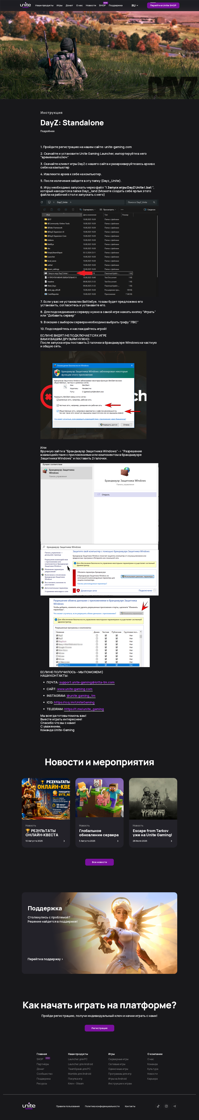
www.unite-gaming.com (74, 689)
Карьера (152, 1078)
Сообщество (45, 1073)
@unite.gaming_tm (81, 695)
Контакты (130, 1106)
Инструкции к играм (120, 1083)
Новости (91, 5)
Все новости (99, 862)
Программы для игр (120, 1073)
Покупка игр (75, 1078)
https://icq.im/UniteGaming (74, 702)
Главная (42, 1054)
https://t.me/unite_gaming (84, 709)
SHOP (103, 4)
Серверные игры (118, 1059)
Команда (152, 1064)
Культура (152, 1069)
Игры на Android (117, 1078)
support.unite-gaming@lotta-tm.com (86, 682)
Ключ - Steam (76, 1083)
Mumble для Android (79, 1073)
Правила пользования (68, 1106)
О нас (150, 1059)
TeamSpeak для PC (79, 1069)
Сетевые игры (116, 1064)
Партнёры (43, 1064)
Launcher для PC (78, 1059)
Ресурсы (42, 1083)
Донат (69, 5)
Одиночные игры (118, 1069)
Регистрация (99, 1028)
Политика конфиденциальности (102, 1106)
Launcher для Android (80, 1064)
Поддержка (115, 5)
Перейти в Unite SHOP (163, 5)
